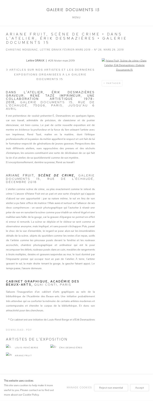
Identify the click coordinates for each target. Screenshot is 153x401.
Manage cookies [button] (79, 387)
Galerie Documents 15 (76, 9)
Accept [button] (139, 387)
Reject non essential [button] (111, 387)
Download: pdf (19, 330)
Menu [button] (76, 17)
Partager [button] (113, 83)
